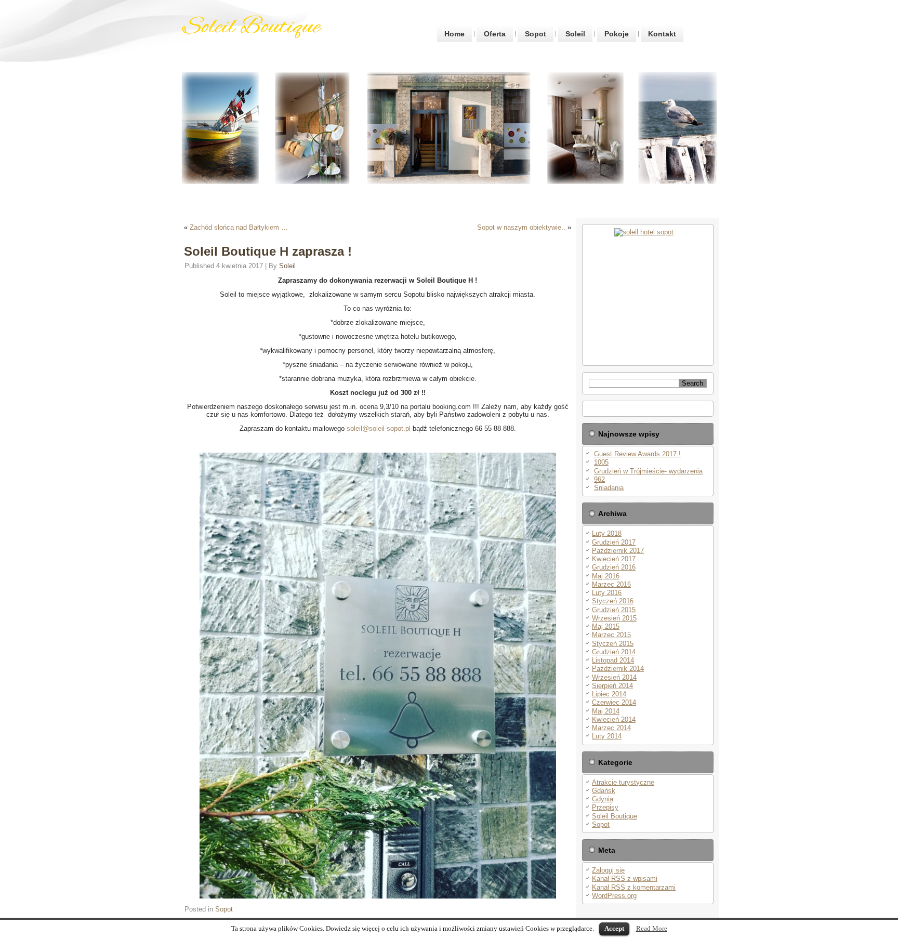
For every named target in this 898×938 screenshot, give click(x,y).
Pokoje (616, 34)
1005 (601, 462)
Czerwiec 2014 (614, 702)
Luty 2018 (607, 533)
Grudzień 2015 (614, 610)
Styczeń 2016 (612, 601)
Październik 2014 (618, 668)
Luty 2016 (607, 593)
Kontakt (662, 34)
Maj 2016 (605, 576)
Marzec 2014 (611, 728)
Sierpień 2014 (612, 686)
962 (599, 479)
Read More (651, 928)
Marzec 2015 (611, 635)
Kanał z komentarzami (634, 887)
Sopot (535, 34)
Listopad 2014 (613, 660)
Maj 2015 (605, 626)
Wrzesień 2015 (614, 618)
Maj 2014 (605, 711)
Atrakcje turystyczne (623, 782)
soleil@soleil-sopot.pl (380, 428)
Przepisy (605, 807)
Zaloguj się (608, 870)
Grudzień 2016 (614, 567)
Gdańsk (603, 791)
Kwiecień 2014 (614, 719)
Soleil (575, 34)
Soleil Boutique (614, 816)
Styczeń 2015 (612, 644)
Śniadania (609, 488)
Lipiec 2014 (609, 694)
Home (454, 34)
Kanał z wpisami (624, 878)
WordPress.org (614, 896)
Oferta (495, 34)
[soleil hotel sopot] (647, 295)
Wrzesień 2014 (614, 677)
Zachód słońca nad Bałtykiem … (239, 227)
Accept (614, 928)
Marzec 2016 (611, 584)
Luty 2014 (607, 736)
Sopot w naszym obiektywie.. (521, 227)
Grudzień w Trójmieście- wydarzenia (648, 471)
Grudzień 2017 (614, 542)
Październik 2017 (618, 550)
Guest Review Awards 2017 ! (637, 454)
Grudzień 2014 (614, 652)
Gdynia (602, 799)
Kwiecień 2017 (614, 559)
